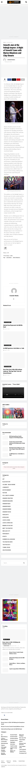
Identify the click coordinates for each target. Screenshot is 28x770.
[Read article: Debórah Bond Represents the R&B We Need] (14, 316)
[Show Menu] (1, 2)
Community (6, 487)
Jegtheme (3, 766)
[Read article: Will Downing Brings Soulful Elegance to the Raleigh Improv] (5, 438)
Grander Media (11, 59)
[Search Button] (26, 2)
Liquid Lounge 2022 (8, 522)
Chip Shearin (9, 257)
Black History (6, 481)
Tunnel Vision (6, 547)
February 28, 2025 (8, 61)
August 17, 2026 (6, 350)
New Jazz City (6, 531)
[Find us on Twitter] (4, 715)
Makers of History (8, 525)
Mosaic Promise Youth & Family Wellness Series (12, 726)
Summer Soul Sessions (9, 539)
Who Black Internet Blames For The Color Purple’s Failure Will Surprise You (17, 449)
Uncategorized (7, 550)
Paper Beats (6, 533)
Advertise (3, 762)
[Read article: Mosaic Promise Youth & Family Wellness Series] (5, 654)
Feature (5, 492)
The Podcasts (6, 544)
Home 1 (2, 761)
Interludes (6, 517)
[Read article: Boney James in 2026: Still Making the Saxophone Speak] (14, 635)
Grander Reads (7, 506)
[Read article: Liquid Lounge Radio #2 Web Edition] (5, 670)
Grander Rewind (7, 509)
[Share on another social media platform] (23, 79)
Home (4, 42)
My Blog (14, 761)
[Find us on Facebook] (1, 715)
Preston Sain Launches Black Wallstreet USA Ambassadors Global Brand (17, 443)
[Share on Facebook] (9, 79)
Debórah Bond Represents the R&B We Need (11, 729)
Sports (5, 536)
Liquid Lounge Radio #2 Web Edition (17, 668)
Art (4, 479)
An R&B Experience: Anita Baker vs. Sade (13, 348)
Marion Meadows (16, 257)
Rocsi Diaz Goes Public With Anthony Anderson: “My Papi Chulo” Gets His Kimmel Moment (12, 371)
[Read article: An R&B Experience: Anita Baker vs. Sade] (14, 339)
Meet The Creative (7, 528)
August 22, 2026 (13, 645)
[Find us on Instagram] (7, 715)
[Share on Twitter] (14, 79)
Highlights (6, 514)
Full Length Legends (8, 495)
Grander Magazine (8, 501)
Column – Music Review (9, 484)
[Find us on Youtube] (10, 715)
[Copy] (5, 248)
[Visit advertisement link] (14, 22)
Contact (8, 762)
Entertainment (9, 42)
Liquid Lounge (6, 520)
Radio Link (9, 761)
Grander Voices (7, 511)
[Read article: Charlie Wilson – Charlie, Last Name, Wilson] (5, 665)
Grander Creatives (8, 498)
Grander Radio (6, 503)
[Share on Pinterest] (18, 79)
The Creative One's (8, 542)
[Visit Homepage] (13, 2)
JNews (5, 765)
